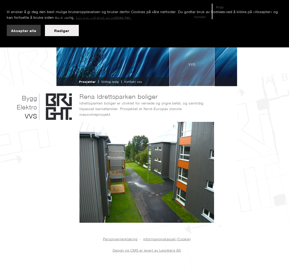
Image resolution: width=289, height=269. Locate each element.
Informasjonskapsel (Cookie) (167, 239)
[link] (24, 30)
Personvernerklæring (120, 239)
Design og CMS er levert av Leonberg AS (147, 250)
